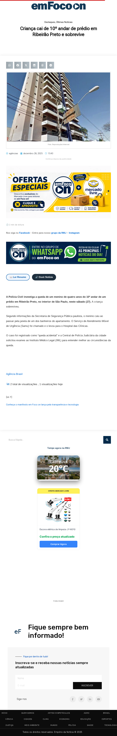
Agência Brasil (14, 374)
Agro (86, 713)
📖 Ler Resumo (18, 277)
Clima (46, 719)
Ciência (9, 719)
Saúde (90, 725)
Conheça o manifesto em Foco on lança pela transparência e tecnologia (42, 404)
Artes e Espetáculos (59, 713)
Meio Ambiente (32, 725)
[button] (9, 65)
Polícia (72, 725)
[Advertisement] (58, 576)
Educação (85, 719)
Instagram (74, 233)
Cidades (28, 719)
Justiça (9, 725)
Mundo (53, 725)
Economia (64, 719)
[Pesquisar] (107, 440)
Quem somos (27, 713)
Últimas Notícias (64, 22)
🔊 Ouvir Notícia (44, 277)
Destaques (49, 22)
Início (4, 713)
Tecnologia (110, 725)
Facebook (24, 233)
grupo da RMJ (58, 233)
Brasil (106, 713)
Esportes (107, 719)
